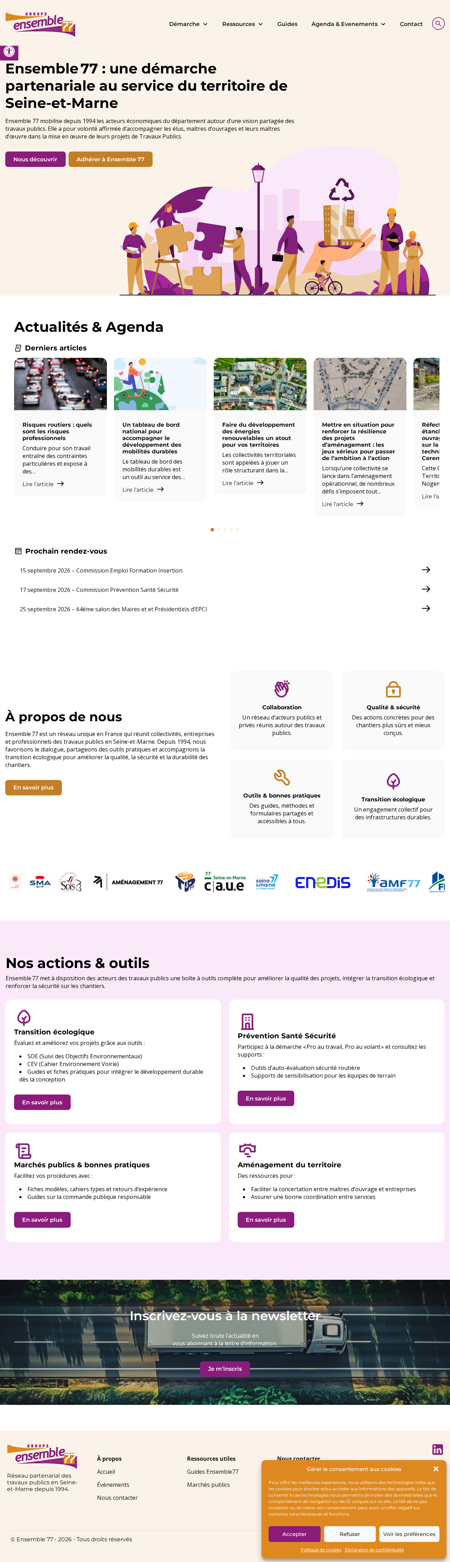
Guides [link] (287, 24)
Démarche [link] (184, 24)
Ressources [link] (238, 24)
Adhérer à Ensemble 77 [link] (110, 159)
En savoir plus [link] (33, 787)
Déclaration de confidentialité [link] (374, 1550)
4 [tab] (231, 529)
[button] (435, 1468)
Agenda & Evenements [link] (344, 24)
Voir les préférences (409, 1534)
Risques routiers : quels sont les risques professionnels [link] (57, 431)
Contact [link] (411, 24)
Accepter (294, 1534)
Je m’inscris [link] (225, 1369)
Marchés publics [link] (208, 1485)
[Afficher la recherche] (437, 22)
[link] (9, 51)
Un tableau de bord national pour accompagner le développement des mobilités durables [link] (151, 438)
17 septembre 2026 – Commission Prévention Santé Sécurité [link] (99, 590)
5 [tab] (237, 529)
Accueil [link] (106, 1472)
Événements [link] (113, 1485)
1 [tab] (212, 529)
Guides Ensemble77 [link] (212, 1472)
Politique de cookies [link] (321, 1550)
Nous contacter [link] (117, 1498)
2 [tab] (218, 529)
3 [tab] (225, 529)
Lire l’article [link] (38, 484)
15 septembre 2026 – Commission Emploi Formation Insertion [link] (101, 570)
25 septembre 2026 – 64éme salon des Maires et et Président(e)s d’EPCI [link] (113, 609)
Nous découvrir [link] (35, 159)
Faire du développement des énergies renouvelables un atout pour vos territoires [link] (258, 434)
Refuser (350, 1534)
